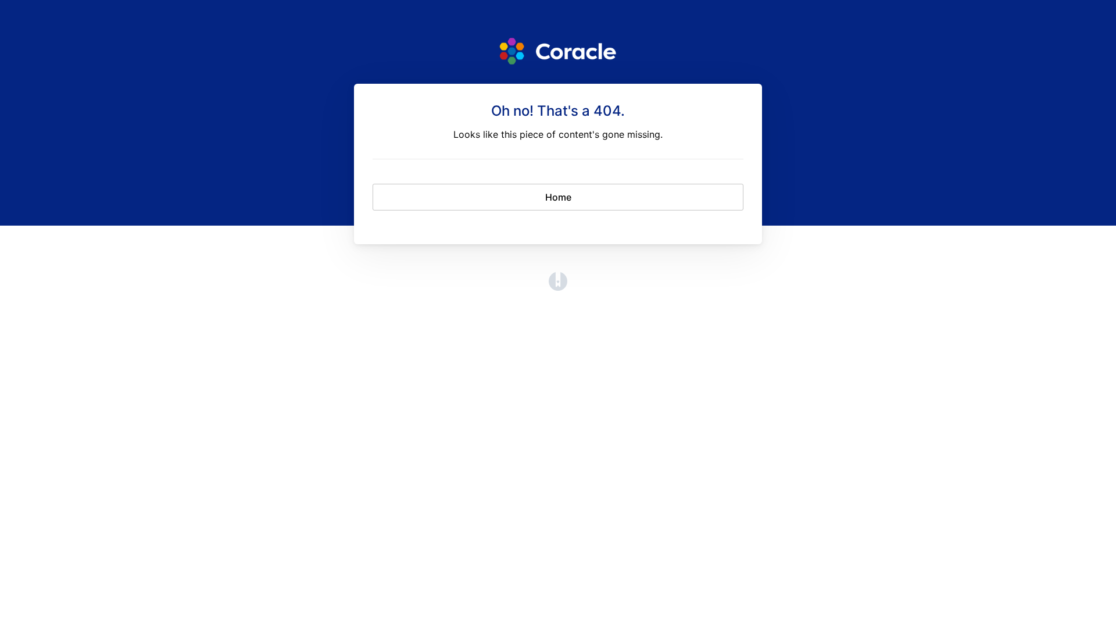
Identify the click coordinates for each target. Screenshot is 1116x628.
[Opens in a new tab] (558, 287)
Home (558, 197)
